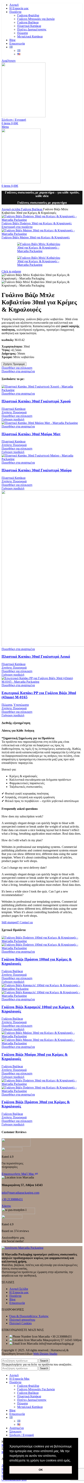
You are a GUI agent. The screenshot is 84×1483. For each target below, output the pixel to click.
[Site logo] (24, 116)
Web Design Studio (45, 1353)
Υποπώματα (21, 704)
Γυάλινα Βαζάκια (27, 22)
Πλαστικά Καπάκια (29, 26)
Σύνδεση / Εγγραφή (21, 1435)
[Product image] (42, 948)
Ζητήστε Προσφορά (14, 364)
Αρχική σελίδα (11, 209)
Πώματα (22, 33)
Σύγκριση (15, 1431)
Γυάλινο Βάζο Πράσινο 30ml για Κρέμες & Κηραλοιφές (37, 223)
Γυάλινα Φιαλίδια (28, 15)
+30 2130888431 (12, 1199)
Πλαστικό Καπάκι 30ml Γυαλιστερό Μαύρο (37, 470)
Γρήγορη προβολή (13, 419)
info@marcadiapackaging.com (20, 1192)
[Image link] (22, 1247)
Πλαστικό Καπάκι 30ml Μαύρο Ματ (31, 434)
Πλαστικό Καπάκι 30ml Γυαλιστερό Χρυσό (36, 401)
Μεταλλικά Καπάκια (30, 36)
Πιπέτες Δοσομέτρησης (31, 29)
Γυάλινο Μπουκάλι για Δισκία (36, 19)
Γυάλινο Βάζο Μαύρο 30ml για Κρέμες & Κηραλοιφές (36, 237)
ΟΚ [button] (41, 1469)
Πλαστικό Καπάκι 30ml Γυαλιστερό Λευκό (36, 656)
